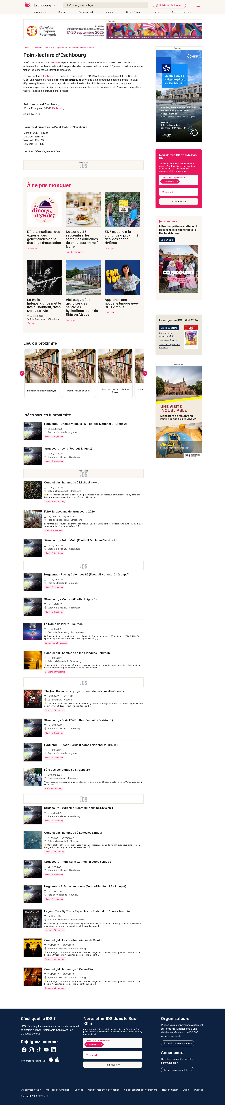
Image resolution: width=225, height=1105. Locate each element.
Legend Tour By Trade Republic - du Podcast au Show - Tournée (87, 911)
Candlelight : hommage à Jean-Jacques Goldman (77, 652)
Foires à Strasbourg (54, 530)
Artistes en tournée (181, 12)
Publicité (198, 1089)
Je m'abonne (178, 201)
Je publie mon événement (178, 1043)
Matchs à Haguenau (54, 436)
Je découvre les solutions (178, 1070)
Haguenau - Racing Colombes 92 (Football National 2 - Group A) (86, 574)
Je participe (167, 240)
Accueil (26, 48)
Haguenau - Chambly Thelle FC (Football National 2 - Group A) (85, 423)
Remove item (177, 181)
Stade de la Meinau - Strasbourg (64, 457)
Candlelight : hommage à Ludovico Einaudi (73, 832)
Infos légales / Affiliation (57, 1089)
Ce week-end (86, 12)
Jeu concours (178, 227)
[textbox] (181, 181)
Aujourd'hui (40, 12)
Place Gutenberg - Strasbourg (62, 778)
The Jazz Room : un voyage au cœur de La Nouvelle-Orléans (84, 690)
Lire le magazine (169, 328)
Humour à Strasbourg (54, 930)
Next (144, 373)
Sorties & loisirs (134, 12)
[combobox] (178, 180)
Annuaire (48, 48)
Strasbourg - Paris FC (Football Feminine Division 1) (78, 720)
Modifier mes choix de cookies (103, 1089)
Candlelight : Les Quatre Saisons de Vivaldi (73, 939)
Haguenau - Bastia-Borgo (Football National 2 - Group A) (82, 744)
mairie (56, 62)
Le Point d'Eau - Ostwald (59, 699)
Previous (22, 373)
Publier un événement (171, 5)
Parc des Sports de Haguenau (62, 432)
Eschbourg (42, 5)
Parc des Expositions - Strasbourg (64, 519)
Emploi (186, 1089)
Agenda (109, 12)
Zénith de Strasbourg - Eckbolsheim (65, 632)
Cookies (79, 1089)
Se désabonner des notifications (140, 1089)
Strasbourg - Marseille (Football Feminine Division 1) (79, 807)
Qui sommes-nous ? (31, 1089)
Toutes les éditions (168, 340)
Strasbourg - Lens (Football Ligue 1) (68, 448)
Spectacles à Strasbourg (56, 643)
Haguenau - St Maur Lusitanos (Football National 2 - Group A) (85, 886)
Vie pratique (60, 48)
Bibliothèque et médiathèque (81, 48)
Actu (156, 12)
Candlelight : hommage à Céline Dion (69, 968)
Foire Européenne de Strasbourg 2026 (69, 511)
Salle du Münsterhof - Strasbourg (64, 491)
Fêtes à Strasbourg (53, 788)
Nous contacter (170, 1089)
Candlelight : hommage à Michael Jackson (72, 482)
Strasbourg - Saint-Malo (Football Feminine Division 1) (80, 540)
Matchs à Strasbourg (54, 461)
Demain (62, 12)
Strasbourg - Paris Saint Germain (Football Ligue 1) (78, 861)
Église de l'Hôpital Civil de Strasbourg (66, 948)
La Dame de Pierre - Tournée (63, 623)
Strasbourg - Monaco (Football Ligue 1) (70, 598)
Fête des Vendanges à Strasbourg (67, 769)
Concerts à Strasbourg (55, 501)
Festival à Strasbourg (54, 710)
